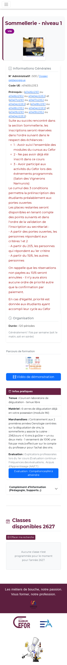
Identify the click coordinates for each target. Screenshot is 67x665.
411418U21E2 (16, 108)
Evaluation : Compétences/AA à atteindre (33, 473)
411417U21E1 (16, 100)
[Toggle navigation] (6, 4)
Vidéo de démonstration (35, 377)
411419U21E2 (36, 112)
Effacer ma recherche (22, 537)
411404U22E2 (36, 96)
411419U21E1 (16, 112)
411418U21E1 (38, 104)
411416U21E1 (32, 92)
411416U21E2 (16, 96)
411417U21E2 (36, 100)
